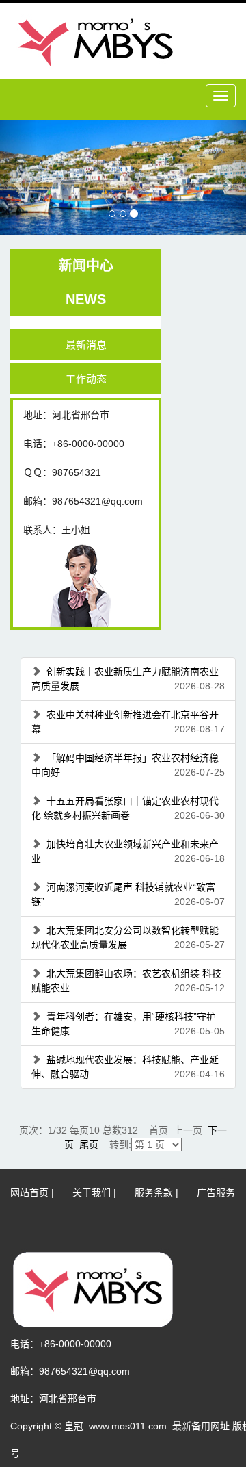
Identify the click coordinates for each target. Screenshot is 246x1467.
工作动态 (86, 379)
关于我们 (91, 1192)
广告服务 (216, 1192)
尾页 (88, 1144)
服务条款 (154, 1192)
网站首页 (29, 1192)
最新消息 (86, 344)
